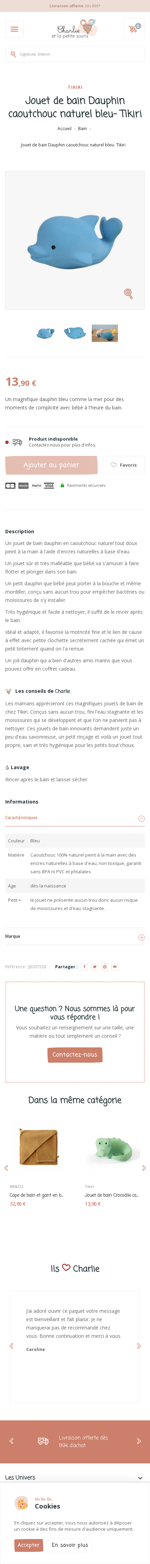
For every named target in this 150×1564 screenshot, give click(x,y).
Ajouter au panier (52, 465)
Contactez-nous (75, 1055)
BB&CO (16, 1186)
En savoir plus (70, 1545)
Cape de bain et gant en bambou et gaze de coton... (37, 1195)
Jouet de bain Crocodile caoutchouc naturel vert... (112, 1195)
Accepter (29, 1545)
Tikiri (75, 87)
